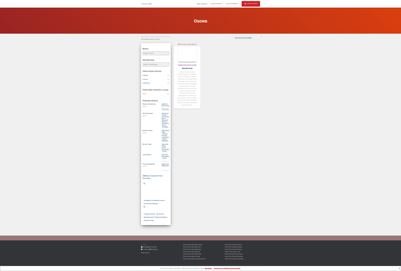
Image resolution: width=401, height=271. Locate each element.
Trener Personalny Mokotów (192, 254)
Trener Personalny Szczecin (234, 254)
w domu (145, 79)
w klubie (145, 75)
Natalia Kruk (187, 68)
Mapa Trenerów (202, 4)
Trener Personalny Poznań (233, 244)
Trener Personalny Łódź (232, 252)
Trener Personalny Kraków (233, 249)
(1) (168, 94)
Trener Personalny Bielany (191, 252)
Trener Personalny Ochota (191, 256)
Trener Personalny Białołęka (192, 249)
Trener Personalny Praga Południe (194, 259)
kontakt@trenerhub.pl (150, 247)
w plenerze (146, 83)
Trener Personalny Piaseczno (234, 259)
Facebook (146, 249)
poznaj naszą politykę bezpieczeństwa (227, 268)
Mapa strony (145, 253)
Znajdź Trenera (252, 3)
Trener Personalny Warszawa (192, 244)
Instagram (154, 249)
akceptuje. (208, 268)
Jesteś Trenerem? (232, 3)
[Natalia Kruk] (187, 52)
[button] (222, 3)
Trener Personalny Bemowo (192, 247)
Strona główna (145, 36)
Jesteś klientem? (216, 3)
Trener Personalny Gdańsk (187, 65)
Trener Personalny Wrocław (234, 256)
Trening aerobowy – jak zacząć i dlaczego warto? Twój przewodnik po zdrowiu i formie (155, 217)
